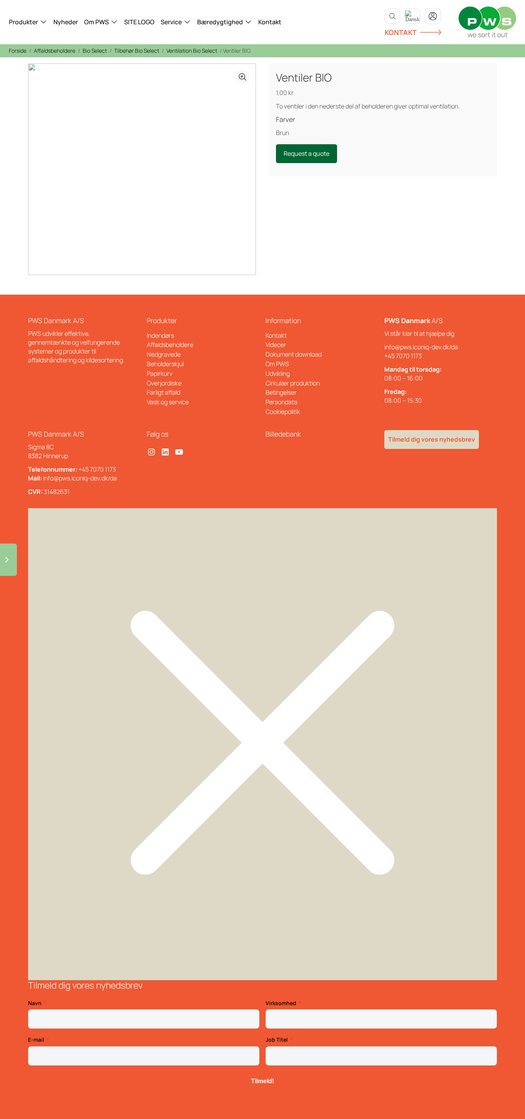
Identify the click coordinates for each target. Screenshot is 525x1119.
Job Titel (277, 1039)
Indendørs (160, 335)
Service (171, 22)
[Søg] (392, 16)
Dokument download (294, 354)
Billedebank (283, 434)
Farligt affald (163, 392)
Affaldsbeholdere (54, 50)
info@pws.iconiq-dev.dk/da (421, 347)
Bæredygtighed (220, 22)
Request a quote (306, 153)
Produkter (23, 22)
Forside (18, 50)
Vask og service (168, 402)
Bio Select (95, 50)
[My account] (433, 16)
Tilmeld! (262, 1081)
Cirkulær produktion (293, 383)
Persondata (281, 402)
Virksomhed (281, 1003)
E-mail (36, 1039)
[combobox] (412, 16)
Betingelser (281, 392)
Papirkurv (160, 373)
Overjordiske (164, 383)
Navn (35, 1003)
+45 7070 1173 (403, 356)
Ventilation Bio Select (191, 50)
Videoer (276, 344)
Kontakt (269, 22)
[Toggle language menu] (412, 16)
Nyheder (65, 22)
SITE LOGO (139, 22)
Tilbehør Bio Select (136, 50)
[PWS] (487, 22)
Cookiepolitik (283, 411)
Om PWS (96, 22)
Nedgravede (164, 354)
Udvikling (278, 373)
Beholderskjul (165, 364)
